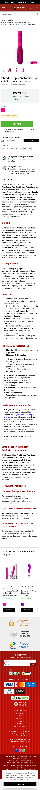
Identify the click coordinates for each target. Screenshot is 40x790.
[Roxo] (22, 604)
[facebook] (16, 750)
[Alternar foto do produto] (17, 581)
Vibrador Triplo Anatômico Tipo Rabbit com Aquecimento (18, 24)
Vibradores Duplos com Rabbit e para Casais (14, 22)
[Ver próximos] (36, 585)
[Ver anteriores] (3, 585)
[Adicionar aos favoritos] (18, 610)
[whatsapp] (23, 750)
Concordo (20, 784)
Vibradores (10, 20)
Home (3, 20)
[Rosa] (4, 604)
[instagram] (20, 750)
